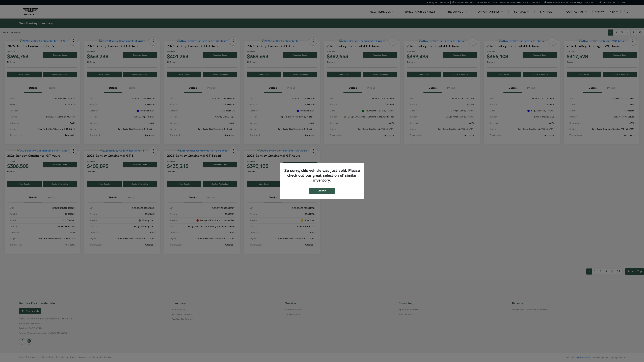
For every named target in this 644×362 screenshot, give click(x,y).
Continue (322, 191)
